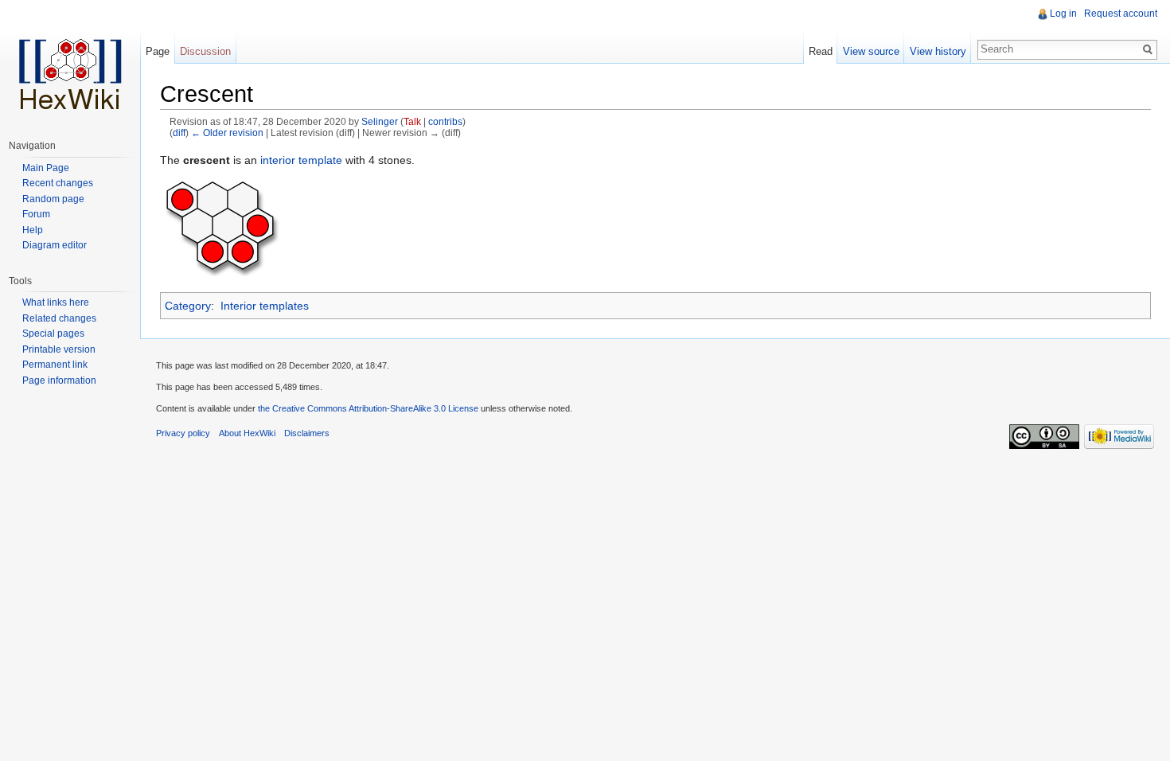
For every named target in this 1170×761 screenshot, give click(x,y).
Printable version (59, 349)
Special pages (53, 333)
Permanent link (55, 364)
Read (821, 51)
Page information (59, 380)
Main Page (45, 168)
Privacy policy (183, 433)
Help (32, 230)
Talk (412, 121)
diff (179, 132)
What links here (55, 302)
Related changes (59, 318)
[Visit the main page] (70, 63)
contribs (445, 121)
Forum (36, 214)
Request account (1120, 13)
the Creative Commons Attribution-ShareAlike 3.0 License (368, 408)
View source (871, 51)
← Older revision (227, 132)
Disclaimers (307, 433)
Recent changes (57, 183)
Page (158, 51)
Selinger (379, 121)
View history (938, 51)
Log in (1063, 13)
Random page (53, 199)
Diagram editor (54, 245)
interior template (301, 160)
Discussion (205, 51)
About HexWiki (247, 433)
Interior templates (264, 305)
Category (188, 305)
